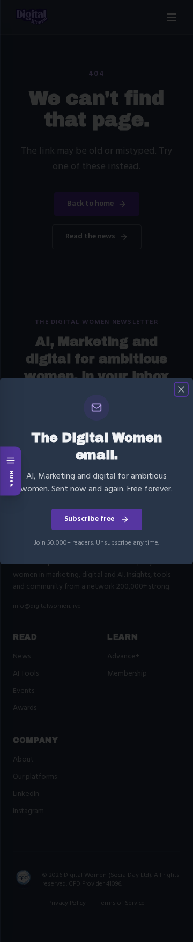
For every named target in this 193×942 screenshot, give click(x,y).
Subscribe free (89, 519)
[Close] (181, 389)
